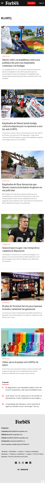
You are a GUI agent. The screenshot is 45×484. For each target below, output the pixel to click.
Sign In (41, 3)
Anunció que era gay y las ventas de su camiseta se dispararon (20, 249)
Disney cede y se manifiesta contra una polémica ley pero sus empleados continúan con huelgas (21, 63)
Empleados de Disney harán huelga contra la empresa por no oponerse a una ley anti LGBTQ (22, 126)
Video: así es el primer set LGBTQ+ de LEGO (20, 363)
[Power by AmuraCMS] (22, 469)
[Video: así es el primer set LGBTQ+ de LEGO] (22, 342)
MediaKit (4, 451)
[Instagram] (23, 463)
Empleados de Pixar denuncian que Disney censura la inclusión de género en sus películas (22, 187)
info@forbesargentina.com (14, 434)
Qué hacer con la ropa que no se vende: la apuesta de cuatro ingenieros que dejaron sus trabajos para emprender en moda (24, 397)
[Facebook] (16, 463)
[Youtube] (26, 463)
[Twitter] (19, 463)
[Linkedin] (30, 463)
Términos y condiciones (17, 454)
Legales (29, 454)
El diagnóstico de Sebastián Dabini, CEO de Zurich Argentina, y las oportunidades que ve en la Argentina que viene (23, 388)
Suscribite (31, 3)
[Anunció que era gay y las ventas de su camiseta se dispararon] (22, 228)
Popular (5, 382)
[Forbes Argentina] (12, 3)
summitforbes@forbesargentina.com (17, 438)
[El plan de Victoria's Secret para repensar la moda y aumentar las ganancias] (22, 286)
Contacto (21, 451)
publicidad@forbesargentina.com (17, 431)
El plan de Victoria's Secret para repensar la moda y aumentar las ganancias (22, 307)
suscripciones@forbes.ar (17, 441)
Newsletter (12, 451)
